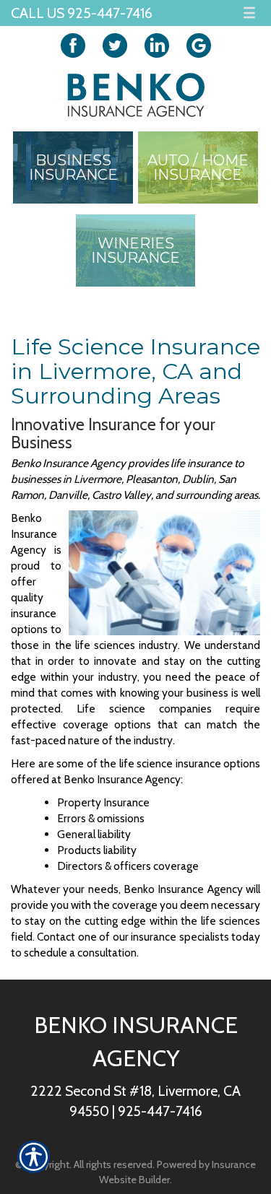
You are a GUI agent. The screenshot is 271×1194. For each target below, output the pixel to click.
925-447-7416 (160, 1111)
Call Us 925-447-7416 (81, 13)
